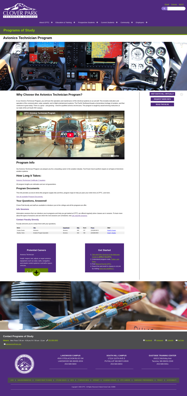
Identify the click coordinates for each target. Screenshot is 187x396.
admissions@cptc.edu (13, 344)
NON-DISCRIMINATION (24, 380)
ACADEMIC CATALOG (109, 380)
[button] (162, 94)
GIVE (12, 380)
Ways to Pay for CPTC (103, 264)
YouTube (181, 340)
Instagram (159, 340)
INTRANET (96, 380)
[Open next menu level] (52, 22)
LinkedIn (170, 340)
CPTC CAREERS (125, 380)
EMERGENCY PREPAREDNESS (143, 380)
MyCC (181, 4)
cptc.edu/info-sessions (79, 215)
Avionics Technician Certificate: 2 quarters (30, 180)
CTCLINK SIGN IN (61, 380)
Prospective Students (86, 22)
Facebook (148, 340)
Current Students (107, 22)
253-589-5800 (53, 340)
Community (125, 22)
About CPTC (44, 22)
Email (167, 4)
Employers (140, 22)
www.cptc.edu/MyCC (106, 268)
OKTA (72, 380)
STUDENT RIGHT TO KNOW (43, 380)
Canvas (174, 4)
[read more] (36, 272)
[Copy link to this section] (181, 44)
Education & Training (64, 22)
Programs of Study (19, 30)
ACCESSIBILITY (171, 380)
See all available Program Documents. (29, 197)
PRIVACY (160, 380)
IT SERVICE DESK (83, 380)
